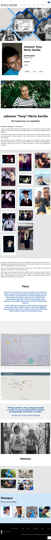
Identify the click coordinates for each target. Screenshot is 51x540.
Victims (22, 528)
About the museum (15, 528)
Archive (28, 528)
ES (45, 2)
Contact (49, 528)
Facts (34, 71)
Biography (27, 71)
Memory (41, 71)
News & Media (35, 528)
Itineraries (42, 528)
